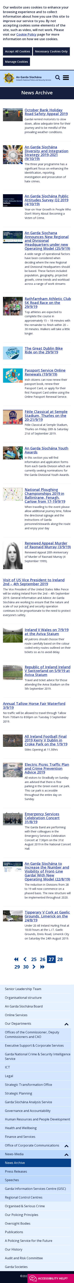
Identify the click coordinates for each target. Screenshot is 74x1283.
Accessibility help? (53, 1278)
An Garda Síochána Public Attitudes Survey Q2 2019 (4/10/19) (46, 200)
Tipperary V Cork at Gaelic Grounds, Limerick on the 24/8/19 (47, 916)
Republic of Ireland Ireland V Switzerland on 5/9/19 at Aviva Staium (47, 671)
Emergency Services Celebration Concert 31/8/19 (42, 817)
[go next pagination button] (34, 967)
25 (34, 959)
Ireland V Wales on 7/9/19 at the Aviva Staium (46, 631)
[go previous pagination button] (25, 959)
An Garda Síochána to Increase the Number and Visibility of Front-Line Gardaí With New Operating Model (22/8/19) (47, 871)
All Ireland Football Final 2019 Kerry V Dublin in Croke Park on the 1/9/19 (46, 740)
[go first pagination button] (16, 959)
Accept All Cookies (17, 51)
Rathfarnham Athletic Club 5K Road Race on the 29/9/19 (48, 302)
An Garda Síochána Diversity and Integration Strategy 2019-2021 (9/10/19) (46, 153)
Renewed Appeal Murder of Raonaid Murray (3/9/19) (48, 545)
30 (26, 966)
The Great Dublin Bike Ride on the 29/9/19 (44, 350)
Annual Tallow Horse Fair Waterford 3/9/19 (34, 705)
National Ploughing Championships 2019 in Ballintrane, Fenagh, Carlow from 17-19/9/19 (45, 495)
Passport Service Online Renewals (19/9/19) (45, 372)
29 (17, 966)
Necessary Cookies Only (51, 51)
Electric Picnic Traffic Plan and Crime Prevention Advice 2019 (47, 768)
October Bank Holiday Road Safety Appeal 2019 (46, 112)
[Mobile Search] (57, 77)
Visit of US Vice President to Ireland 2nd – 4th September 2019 (34, 582)
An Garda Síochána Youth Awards (46, 450)
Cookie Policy (26, 34)
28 (60, 959)
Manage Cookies (16, 61)
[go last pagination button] (43, 967)
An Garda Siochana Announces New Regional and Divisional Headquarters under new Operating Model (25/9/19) (47, 240)
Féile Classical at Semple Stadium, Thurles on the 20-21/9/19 (46, 415)
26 (42, 959)
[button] (66, 1024)
